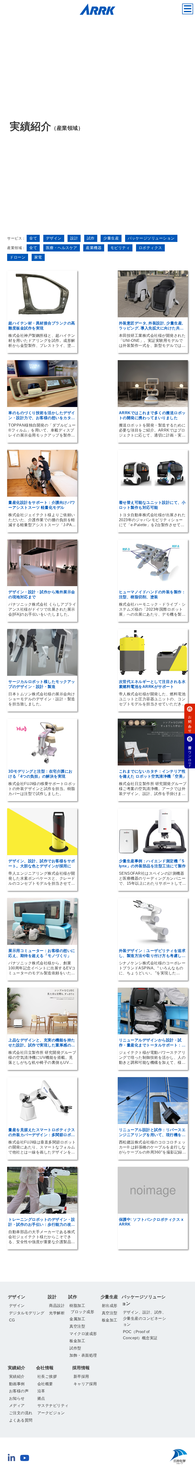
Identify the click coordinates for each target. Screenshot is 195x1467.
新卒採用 (81, 1376)
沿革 (41, 1391)
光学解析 (57, 1313)
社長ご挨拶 (47, 1376)
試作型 (75, 1348)
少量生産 (111, 238)
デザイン (54, 238)
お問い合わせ (190, 722)
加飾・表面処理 (83, 1355)
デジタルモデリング (26, 1313)
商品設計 (57, 1306)
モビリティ (120, 248)
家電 (38, 257)
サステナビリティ (53, 1405)
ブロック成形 (82, 1312)
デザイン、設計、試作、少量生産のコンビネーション (144, 1318)
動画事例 (17, 1384)
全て (33, 238)
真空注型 (77, 1326)
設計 (74, 238)
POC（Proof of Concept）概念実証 (140, 1335)
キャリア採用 (85, 1384)
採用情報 (81, 1367)
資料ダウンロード (190, 754)
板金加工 (77, 1341)
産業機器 (94, 248)
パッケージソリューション (144, 1300)
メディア (17, 1405)
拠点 (41, 1398)
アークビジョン (51, 1413)
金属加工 (77, 1319)
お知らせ (17, 1398)
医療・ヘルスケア (61, 248)
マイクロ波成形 (83, 1334)
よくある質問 (21, 1420)
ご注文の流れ (21, 1413)
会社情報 (45, 1367)
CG (12, 1320)
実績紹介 (16, 1367)
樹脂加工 (77, 1306)
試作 (91, 238)
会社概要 (45, 1384)
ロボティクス (150, 248)
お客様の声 (19, 1391)
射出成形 (109, 1306)
